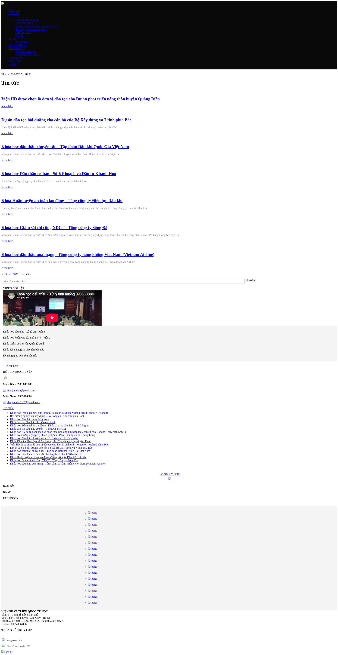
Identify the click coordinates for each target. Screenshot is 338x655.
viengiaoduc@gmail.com (21, 390)
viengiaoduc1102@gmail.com (23, 402)
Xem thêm (7, 106)
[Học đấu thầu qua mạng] (93, 584)
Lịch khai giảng (24, 22)
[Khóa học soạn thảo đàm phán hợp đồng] (93, 548)
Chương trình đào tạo (27, 19)
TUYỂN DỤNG (17, 45)
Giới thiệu (14, 13)
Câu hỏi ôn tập (23, 32)
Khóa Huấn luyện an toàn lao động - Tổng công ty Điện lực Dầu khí (48, 457)
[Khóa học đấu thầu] (93, 518)
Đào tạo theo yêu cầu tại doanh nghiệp (36, 25)
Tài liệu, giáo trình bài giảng (31, 29)
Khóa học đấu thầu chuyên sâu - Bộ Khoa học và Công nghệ (44, 438)
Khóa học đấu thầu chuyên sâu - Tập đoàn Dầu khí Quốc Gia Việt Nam (50, 450)
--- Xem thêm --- (12, 365)
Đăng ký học (15, 57)
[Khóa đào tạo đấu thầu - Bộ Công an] (93, 560)
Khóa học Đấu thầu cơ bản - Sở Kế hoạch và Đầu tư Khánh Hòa (46, 454)
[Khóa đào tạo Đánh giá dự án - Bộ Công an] (93, 566)
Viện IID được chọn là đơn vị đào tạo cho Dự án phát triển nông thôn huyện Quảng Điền (59, 444)
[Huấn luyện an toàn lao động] (93, 554)
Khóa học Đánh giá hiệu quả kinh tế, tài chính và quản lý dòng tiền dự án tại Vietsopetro (59, 412)
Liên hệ (12, 64)
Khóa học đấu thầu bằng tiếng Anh (29, 419)
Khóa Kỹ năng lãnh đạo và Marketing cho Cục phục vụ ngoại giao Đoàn (50, 441)
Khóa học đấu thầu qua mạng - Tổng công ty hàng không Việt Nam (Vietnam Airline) (57, 463)
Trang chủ (14, 10)
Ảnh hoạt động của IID (28, 54)
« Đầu (5, 273)
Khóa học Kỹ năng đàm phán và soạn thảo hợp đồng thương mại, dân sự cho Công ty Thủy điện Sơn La (68, 431)
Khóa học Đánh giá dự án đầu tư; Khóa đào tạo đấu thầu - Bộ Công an (49, 425)
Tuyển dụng (22, 41)
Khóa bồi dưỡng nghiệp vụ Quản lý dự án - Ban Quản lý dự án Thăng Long (52, 434)
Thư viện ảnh (15, 48)
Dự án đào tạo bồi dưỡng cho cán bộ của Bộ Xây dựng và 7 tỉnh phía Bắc (51, 447)
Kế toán (19, 35)
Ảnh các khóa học (25, 51)
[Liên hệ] (7, 651)
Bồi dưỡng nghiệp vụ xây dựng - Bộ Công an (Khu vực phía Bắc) (47, 415)
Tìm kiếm (250, 280)
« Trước (13, 273)
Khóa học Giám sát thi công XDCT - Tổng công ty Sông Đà (44, 460)
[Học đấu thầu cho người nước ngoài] (93, 572)
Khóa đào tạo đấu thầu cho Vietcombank (32, 422)
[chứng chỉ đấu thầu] (93, 578)
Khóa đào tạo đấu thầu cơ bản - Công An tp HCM (38, 428)
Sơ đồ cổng (14, 60)
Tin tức (12, 38)
